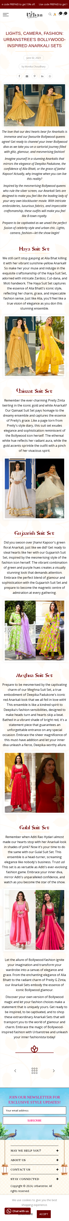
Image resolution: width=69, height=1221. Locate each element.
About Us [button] (18, 1160)
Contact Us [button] (20, 1169)
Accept (43, 1214)
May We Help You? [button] (26, 1150)
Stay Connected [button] (25, 1179)
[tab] (34, 1150)
